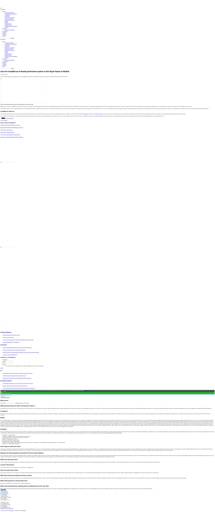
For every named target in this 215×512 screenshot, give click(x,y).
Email (4, 362)
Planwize (24, 510)
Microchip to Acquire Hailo (8, 337)
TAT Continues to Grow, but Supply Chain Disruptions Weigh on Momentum (19, 388)
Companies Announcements (11, 13)
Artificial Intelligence (5, 332)
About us (4, 32)
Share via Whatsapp (9, 118)
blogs (4, 36)
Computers (7, 15)
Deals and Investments (10, 30)
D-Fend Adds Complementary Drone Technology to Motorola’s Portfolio (18, 383)
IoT (1, 370)
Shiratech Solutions (99, 114)
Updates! (4, 34)
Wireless (7, 27)
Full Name (5, 359)
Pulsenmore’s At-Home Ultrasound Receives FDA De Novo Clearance (17, 378)
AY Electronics (86, 114)
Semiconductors (8, 23)
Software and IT (8, 25)
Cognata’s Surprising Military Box (10, 354)
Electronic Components (10, 17)
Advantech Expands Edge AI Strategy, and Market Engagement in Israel (17, 373)
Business (4, 28)
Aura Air (2, 106)
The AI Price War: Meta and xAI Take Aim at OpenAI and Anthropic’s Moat (18, 339)
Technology (5, 31)
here (130, 455)
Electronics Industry (9, 18)
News (4, 11)
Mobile (6, 22)
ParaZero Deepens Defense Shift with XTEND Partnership (15, 385)
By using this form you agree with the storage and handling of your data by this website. (24, 366)
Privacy (4, 364)
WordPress (11, 510)
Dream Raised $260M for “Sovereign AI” (11, 342)
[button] (2, 9)
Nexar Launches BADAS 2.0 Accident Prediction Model (14, 350)
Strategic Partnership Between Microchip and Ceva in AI (14, 375)
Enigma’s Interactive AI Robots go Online (11, 335)
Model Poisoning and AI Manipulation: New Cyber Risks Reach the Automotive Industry (21, 352)
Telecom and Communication (11, 26)
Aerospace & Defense (9, 12)
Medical (6, 21)
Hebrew (4, 33)
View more (86, 390)
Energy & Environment (9, 20)
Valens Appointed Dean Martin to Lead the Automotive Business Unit (17, 347)
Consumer (7, 16)
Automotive (3, 344)
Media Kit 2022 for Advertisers (6, 508)
